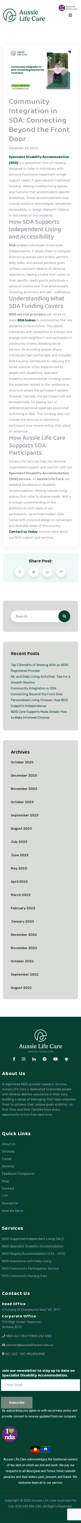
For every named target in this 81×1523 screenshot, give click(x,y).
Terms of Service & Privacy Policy (40, 1513)
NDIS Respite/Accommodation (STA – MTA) (33, 1253)
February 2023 (23, 908)
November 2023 (24, 789)
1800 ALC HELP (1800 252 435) (28, 1336)
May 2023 (19, 868)
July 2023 (19, 842)
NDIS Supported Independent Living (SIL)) (33, 1239)
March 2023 (20, 895)
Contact (8, 1188)
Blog (5, 1181)
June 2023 (20, 855)
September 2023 (25, 815)
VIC (7, 1354)
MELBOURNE (36, 1354)
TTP (5, 1196)
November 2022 (24, 948)
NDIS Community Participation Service (30, 1268)
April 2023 (19, 882)
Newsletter (10, 1203)
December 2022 (24, 935)
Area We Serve (12, 1210)
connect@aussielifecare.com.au (29, 1345)
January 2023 (22, 921)
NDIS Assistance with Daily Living (27, 1261)
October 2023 (22, 802)
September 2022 (25, 974)
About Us (9, 1144)
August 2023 (21, 828)
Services (8, 1151)
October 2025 (22, 762)
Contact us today (23, 532)
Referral (8, 1166)
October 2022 (22, 961)
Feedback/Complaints (18, 1173)
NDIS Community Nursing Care (24, 1276)
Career (7, 1159)
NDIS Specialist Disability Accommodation (33, 1246)
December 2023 (24, 775)
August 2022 (21, 987)
